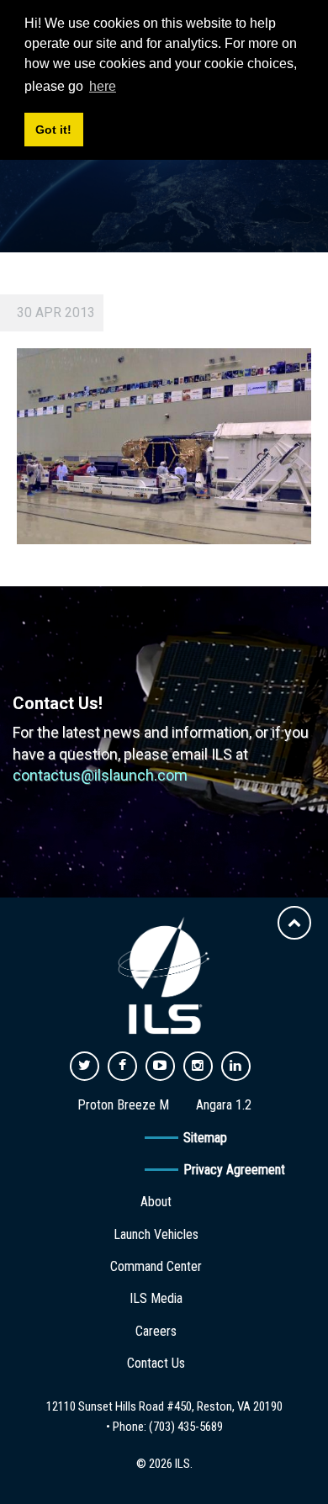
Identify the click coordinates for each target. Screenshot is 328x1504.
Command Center (156, 1266)
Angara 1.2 (223, 1105)
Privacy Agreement (234, 1170)
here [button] (102, 86)
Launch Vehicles (156, 1234)
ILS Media (156, 1298)
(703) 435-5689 (186, 1426)
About (156, 1202)
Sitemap (205, 1138)
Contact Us (156, 1363)
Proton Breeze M (123, 1105)
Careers (156, 1331)
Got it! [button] (53, 129)
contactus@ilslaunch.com (100, 775)
